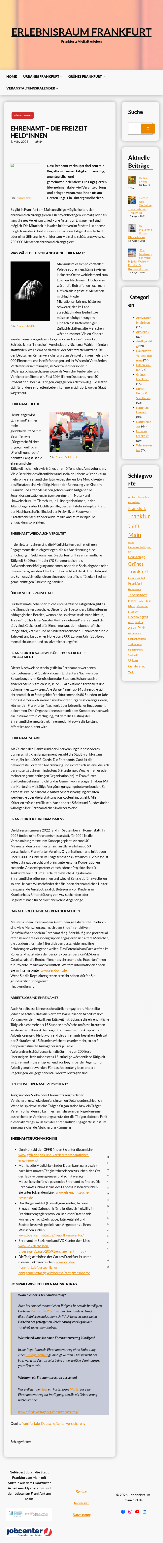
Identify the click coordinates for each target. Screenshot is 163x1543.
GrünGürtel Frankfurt (136, 581)
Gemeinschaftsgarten (139, 549)
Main (131, 606)
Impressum (81, 1503)
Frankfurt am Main (139, 525)
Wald (131, 672)
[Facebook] (123, 1511)
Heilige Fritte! (143, 179)
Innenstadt (137, 594)
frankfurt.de (31, 1423)
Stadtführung (135, 644)
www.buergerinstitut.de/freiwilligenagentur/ (51, 1235)
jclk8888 (30, 325)
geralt (28, 197)
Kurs (148, 600)
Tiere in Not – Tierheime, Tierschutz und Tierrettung (140, 205)
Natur (131, 622)
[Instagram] (130, 1511)
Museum (133, 611)
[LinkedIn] (144, 1511)
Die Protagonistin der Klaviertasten (140, 231)
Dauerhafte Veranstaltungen (144, 355)
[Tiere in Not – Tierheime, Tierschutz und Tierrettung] (132, 200)
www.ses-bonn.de (54, 970)
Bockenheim (134, 502)
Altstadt (132, 496)
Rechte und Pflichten (45, 1311)
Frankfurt (137, 508)
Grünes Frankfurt (138, 567)
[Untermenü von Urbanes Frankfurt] (61, 77)
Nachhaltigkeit (138, 617)
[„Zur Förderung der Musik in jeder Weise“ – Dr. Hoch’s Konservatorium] (132, 253)
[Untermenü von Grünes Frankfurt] (104, 77)
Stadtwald (133, 655)
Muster (75, 1389)
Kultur (141, 601)
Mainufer (142, 606)
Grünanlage (136, 557)
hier (45, 1389)
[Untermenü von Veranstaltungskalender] (57, 88)
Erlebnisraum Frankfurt (82, 32)
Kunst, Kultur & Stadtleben (143, 393)
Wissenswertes (23, 115)
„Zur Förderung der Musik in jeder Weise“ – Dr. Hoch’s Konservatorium (140, 260)
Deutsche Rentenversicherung (63, 1423)
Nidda (139, 622)
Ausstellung (143, 497)
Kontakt (81, 1491)
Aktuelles (142, 332)
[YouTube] (137, 1511)
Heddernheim (134, 589)
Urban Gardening (136, 663)
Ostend (132, 628)
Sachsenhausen (137, 638)
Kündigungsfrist (37, 1355)
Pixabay (20, 197)
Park (141, 627)
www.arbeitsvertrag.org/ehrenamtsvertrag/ (48, 1412)
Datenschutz (81, 1515)
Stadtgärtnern (135, 649)
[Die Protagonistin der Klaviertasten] (132, 228)
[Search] (148, 129)
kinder (132, 600)
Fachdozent (70, 456)
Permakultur (134, 633)
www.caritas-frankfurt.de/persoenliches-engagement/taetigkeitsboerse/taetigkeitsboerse (54, 1267)
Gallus (131, 542)
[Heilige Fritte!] (132, 180)
